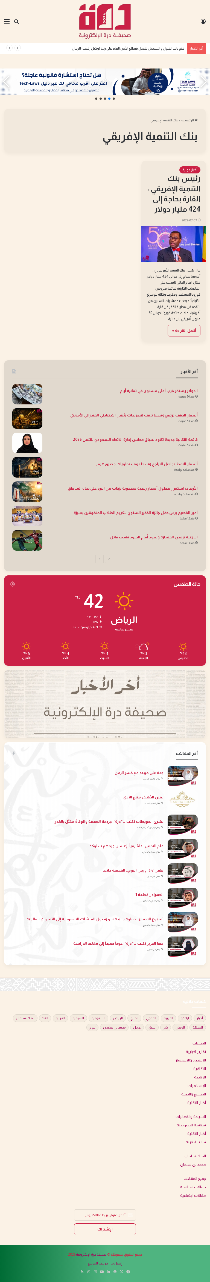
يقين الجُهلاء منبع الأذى (143, 797)
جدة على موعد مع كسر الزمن (139, 772)
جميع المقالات (195, 1179)
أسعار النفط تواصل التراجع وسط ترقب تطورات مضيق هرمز (147, 464)
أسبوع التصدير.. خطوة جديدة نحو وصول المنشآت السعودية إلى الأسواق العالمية (95, 919)
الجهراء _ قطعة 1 (149, 894)
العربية (60, 1018)
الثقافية (199, 1069)
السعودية (98, 1018)
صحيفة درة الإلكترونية (91, 1254)
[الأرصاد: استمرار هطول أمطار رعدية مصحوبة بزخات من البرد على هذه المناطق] (27, 491)
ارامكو (185, 1018)
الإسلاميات (197, 1086)
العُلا (45, 1018)
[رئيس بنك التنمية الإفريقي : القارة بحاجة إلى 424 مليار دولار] (173, 244)
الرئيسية (187, 120)
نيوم (92, 1027)
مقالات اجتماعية (193, 1196)
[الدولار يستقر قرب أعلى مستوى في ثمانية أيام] (27, 394)
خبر (165, 1027)
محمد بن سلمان (114, 1027)
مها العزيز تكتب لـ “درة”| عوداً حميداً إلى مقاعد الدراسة (118, 943)
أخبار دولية (189, 170)
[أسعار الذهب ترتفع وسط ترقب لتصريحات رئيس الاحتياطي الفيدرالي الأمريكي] (27, 418)
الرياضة (200, 1077)
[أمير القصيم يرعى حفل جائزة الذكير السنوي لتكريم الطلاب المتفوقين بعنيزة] (27, 516)
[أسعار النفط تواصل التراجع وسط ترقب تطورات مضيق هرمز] (27, 467)
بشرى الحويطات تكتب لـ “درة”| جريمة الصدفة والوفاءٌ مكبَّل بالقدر (109, 821)
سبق (152, 1027)
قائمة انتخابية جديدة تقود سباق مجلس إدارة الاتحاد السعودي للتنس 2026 (135, 439)
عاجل (137, 1027)
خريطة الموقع (98, 1263)
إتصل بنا (116, 1263)
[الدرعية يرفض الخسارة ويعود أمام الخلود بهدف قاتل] (27, 540)
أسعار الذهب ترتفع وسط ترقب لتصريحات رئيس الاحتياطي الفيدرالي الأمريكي (134, 415)
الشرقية (78, 1018)
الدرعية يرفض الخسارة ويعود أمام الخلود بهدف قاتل (154, 537)
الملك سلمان (25, 1018)
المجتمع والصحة (193, 1094)
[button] (114, 99)
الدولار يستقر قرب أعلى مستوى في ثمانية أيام (159, 391)
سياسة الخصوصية (191, 1125)
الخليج (134, 1018)
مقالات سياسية (193, 1187)
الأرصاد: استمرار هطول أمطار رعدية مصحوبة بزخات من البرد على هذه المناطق (133, 488)
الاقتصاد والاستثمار (190, 1060)
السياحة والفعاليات (191, 1117)
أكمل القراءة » (184, 330)
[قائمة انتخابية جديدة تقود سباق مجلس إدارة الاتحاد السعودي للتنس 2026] (27, 443)
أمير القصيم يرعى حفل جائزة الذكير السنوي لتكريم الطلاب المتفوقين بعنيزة (136, 512)
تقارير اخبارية (196, 1052)
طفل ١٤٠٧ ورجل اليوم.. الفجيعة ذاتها (133, 870)
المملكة (197, 1027)
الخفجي (151, 1018)
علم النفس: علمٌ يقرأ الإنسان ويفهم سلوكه (126, 846)
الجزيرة (168, 1018)
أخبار (200, 1018)
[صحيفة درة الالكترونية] (105, 21)
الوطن (180, 1027)
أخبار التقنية (196, 1103)
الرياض (118, 1018)
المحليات (199, 1043)
